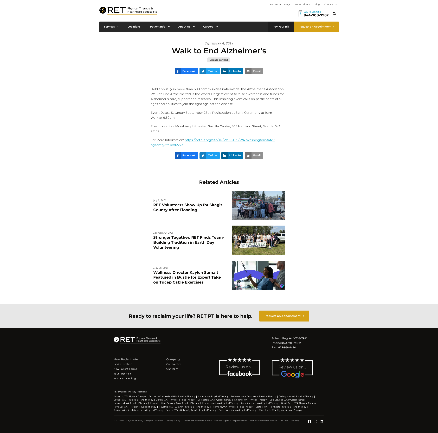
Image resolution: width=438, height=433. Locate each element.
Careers (208, 26)
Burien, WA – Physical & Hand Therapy (175, 399)
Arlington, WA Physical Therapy (130, 396)
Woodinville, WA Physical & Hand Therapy (280, 410)
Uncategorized (218, 59)
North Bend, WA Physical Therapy (298, 403)
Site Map (295, 420)
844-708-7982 (298, 338)
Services (109, 26)
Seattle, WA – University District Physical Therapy (191, 410)
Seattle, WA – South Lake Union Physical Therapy (139, 410)
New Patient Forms (125, 368)
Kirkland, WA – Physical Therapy (250, 399)
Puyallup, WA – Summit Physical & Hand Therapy (184, 406)
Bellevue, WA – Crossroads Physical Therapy (253, 396)
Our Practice (173, 364)
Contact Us (330, 4)
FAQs (287, 4)
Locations (134, 26)
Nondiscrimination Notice (263, 420)
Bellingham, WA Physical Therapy (296, 396)
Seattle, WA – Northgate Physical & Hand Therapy (281, 406)
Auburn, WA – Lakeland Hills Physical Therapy (172, 396)
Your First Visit (122, 373)
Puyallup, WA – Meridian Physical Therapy (135, 406)
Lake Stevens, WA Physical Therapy (287, 399)
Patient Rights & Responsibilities (230, 420)
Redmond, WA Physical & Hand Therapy (232, 406)
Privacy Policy (173, 420)
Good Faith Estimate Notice (197, 420)
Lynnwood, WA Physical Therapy (130, 403)
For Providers (302, 4)
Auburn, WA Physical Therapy (213, 396)
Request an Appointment (315, 26)
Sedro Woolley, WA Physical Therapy (237, 410)
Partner (274, 4)
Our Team (172, 368)
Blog (317, 4)
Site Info (284, 420)
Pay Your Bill (281, 26)
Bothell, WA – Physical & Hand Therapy (133, 399)
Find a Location (123, 364)
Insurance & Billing (125, 378)
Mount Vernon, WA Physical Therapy (260, 403)
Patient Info (157, 26)
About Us (184, 26)
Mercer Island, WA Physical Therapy (220, 403)
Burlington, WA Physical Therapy (214, 399)
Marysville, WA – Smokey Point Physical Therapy (174, 403)
